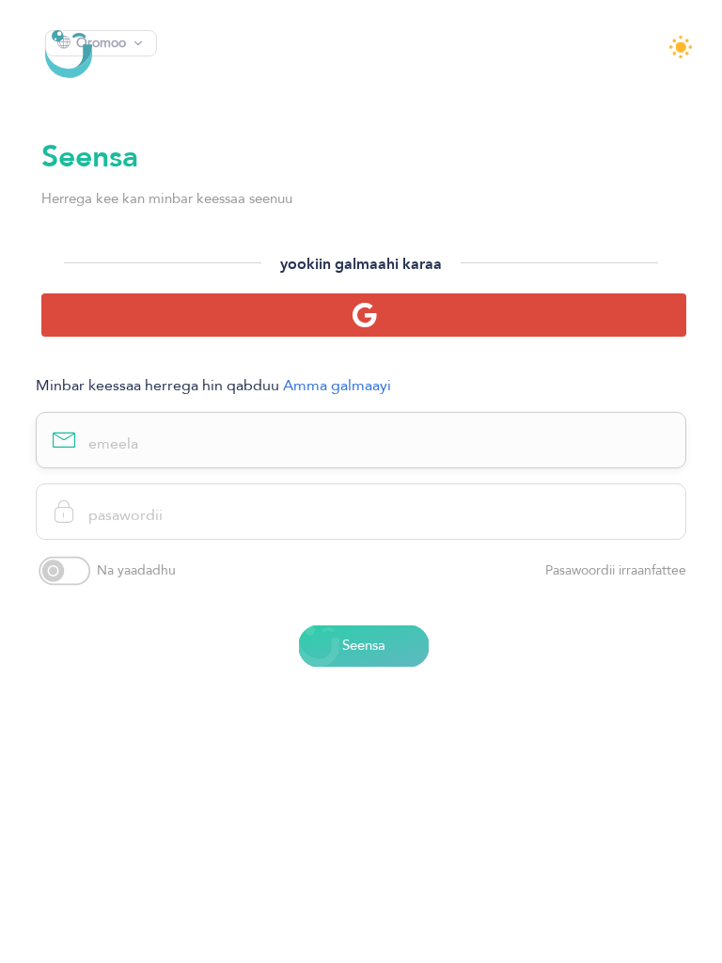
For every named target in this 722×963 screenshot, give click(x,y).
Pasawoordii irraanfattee (615, 570)
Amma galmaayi (337, 385)
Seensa (363, 644)
